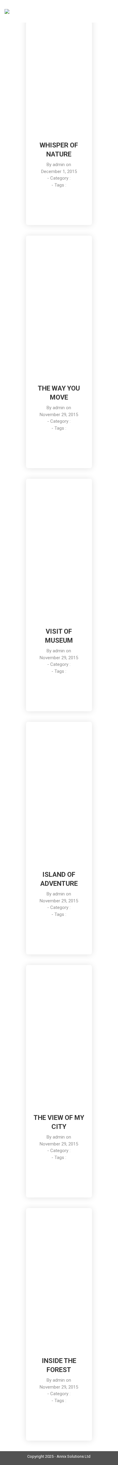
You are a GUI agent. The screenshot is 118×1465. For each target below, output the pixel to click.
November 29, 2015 (59, 414)
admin (59, 164)
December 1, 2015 (59, 171)
